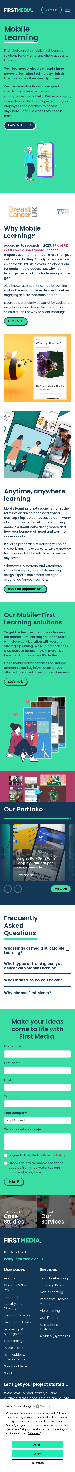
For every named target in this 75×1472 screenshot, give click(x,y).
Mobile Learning (51, 1292)
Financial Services (17, 1315)
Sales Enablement (17, 1366)
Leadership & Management (14, 1331)
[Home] (18, 10)
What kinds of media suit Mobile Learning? (34, 950)
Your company (15, 1113)
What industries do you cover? (33, 980)
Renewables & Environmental (14, 1357)
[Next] (18, 889)
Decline (37, 1453)
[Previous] (8, 889)
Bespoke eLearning (54, 1278)
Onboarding (13, 1341)
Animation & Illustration (49, 1326)
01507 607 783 (16, 1252)
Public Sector (13, 1348)
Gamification (49, 1317)
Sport (8, 1373)
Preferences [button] (34, 1433)
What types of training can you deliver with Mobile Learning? (33, 966)
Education (11, 1297)
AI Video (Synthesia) (55, 1336)
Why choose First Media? (27, 992)
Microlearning (50, 1310)
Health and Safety (17, 1322)
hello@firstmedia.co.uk (23, 1259)
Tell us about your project (24, 1129)
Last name (12, 1063)
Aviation (10, 1278)
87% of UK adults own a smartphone (36, 247)
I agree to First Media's (37, 1155)
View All (61, 889)
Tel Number (13, 1096)
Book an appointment (25, 589)
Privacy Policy (54, 1155)
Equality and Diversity (13, 1306)
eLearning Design (52, 1285)
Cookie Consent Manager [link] (19, 1406)
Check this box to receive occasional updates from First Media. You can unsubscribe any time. (36, 1167)
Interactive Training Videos (54, 1301)
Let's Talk (16, 125)
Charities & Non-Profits (16, 1287)
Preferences (38, 1463)
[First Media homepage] (22, 1240)
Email (8, 1079)
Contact (51, 10)
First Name (12, 1046)
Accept (37, 1444)
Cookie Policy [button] (19, 1429)
